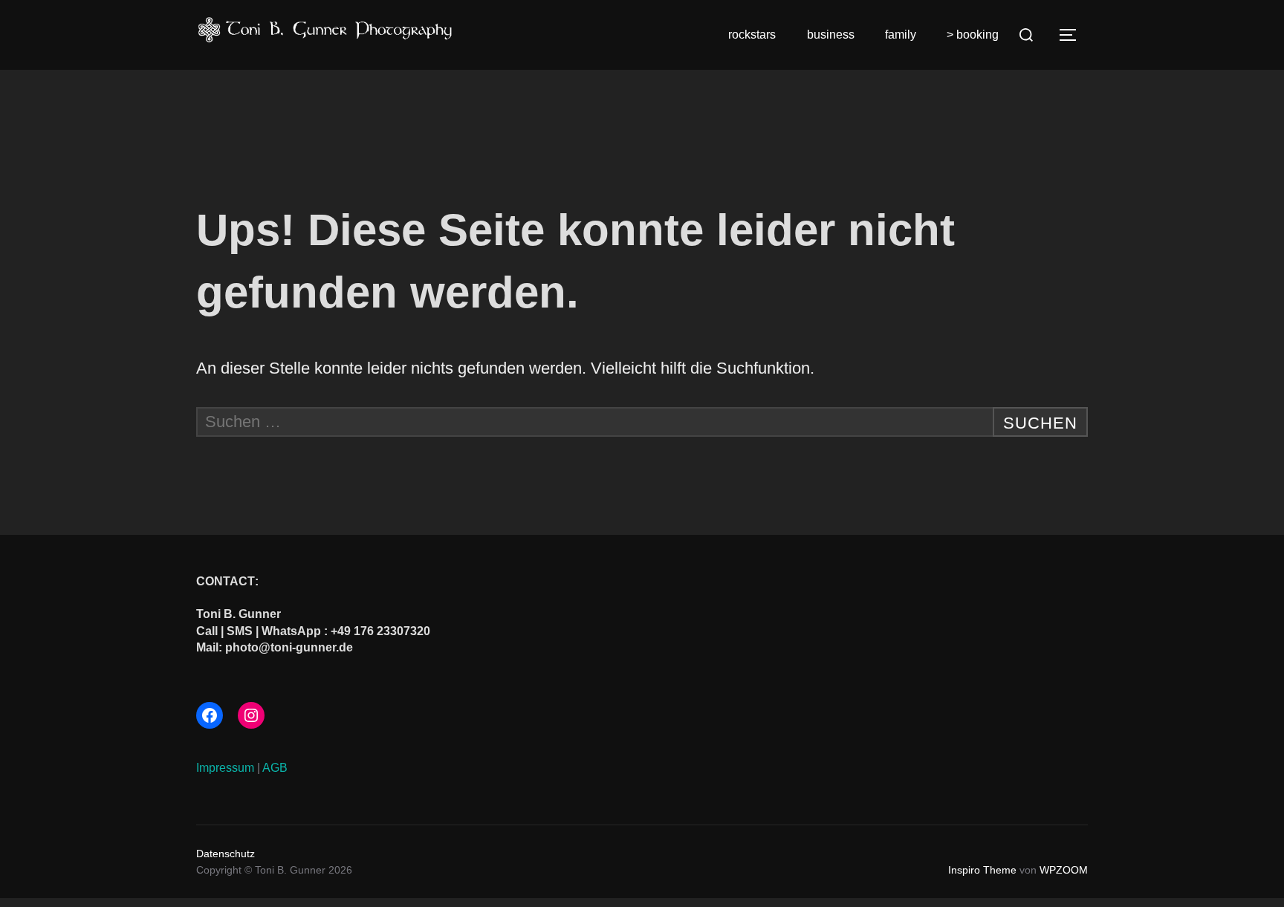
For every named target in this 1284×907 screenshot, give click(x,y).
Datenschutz (225, 853)
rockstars (752, 34)
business (831, 34)
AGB (275, 767)
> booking (973, 34)
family (900, 34)
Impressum (225, 767)
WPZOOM (1064, 870)
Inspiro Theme (982, 870)
